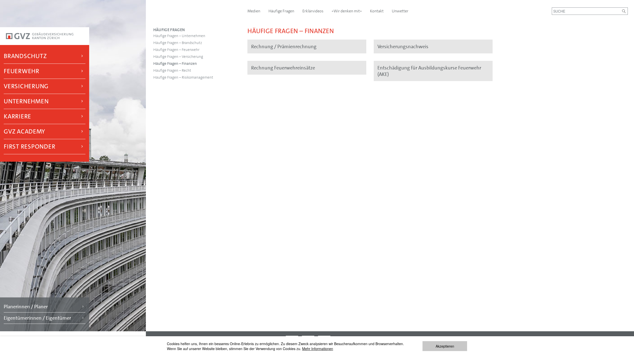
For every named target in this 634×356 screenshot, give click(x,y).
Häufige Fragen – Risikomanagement (183, 77)
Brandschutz (25, 56)
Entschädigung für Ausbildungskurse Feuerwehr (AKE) (429, 71)
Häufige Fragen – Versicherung (178, 56)
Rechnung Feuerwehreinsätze (283, 68)
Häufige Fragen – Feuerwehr (176, 49)
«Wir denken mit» (347, 11)
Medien (254, 11)
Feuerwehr (21, 71)
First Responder (29, 146)
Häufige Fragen (169, 29)
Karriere (17, 116)
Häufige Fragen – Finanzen (175, 63)
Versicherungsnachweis (402, 46)
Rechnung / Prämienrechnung (284, 46)
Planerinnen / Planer (26, 306)
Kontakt (377, 11)
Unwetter (400, 11)
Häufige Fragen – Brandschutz (177, 42)
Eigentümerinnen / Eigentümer (37, 318)
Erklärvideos (313, 11)
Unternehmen (26, 101)
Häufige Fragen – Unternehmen (179, 35)
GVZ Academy (24, 131)
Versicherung (26, 86)
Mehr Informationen (317, 348)
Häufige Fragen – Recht (172, 70)
